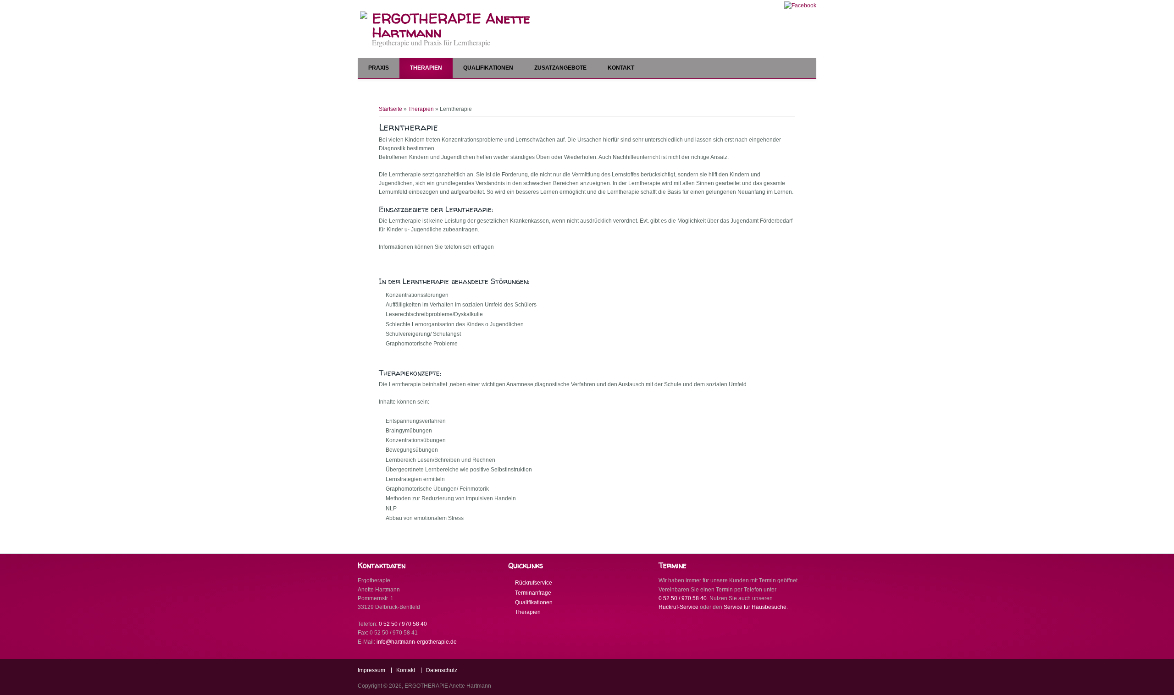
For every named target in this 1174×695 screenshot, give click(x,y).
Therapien (426, 68)
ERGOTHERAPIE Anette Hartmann (451, 25)
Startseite (390, 109)
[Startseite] (363, 17)
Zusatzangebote (560, 68)
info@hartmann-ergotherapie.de (417, 642)
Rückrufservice (533, 583)
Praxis (378, 68)
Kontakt (621, 68)
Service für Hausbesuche (755, 607)
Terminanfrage (533, 593)
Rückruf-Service (678, 607)
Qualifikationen (488, 68)
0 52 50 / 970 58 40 (403, 624)
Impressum (371, 670)
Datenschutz (441, 670)
